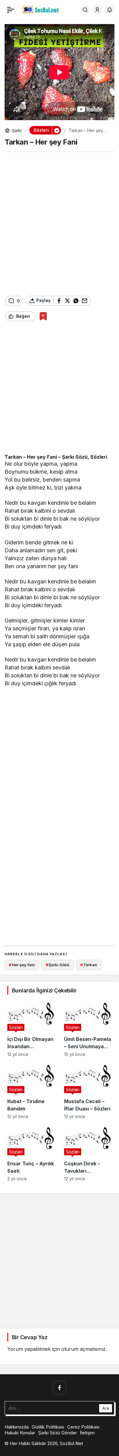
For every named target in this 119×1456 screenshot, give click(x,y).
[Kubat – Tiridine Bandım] (31, 1090)
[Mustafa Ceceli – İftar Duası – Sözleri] (88, 1090)
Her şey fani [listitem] (22, 964)
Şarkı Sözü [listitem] (58, 964)
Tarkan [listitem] (88, 964)
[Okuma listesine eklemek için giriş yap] (43, 316)
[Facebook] (59, 1387)
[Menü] (11, 10)
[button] (56, 130)
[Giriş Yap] (97, 10)
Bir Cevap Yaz (29, 1337)
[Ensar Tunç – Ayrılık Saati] (31, 1152)
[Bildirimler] (109, 10)
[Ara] (85, 10)
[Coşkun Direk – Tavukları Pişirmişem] (88, 1152)
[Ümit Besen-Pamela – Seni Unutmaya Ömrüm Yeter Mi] (88, 1028)
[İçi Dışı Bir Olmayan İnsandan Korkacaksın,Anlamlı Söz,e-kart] (31, 1028)
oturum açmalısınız (83, 1349)
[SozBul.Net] (41, 9)
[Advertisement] (59, 223)
